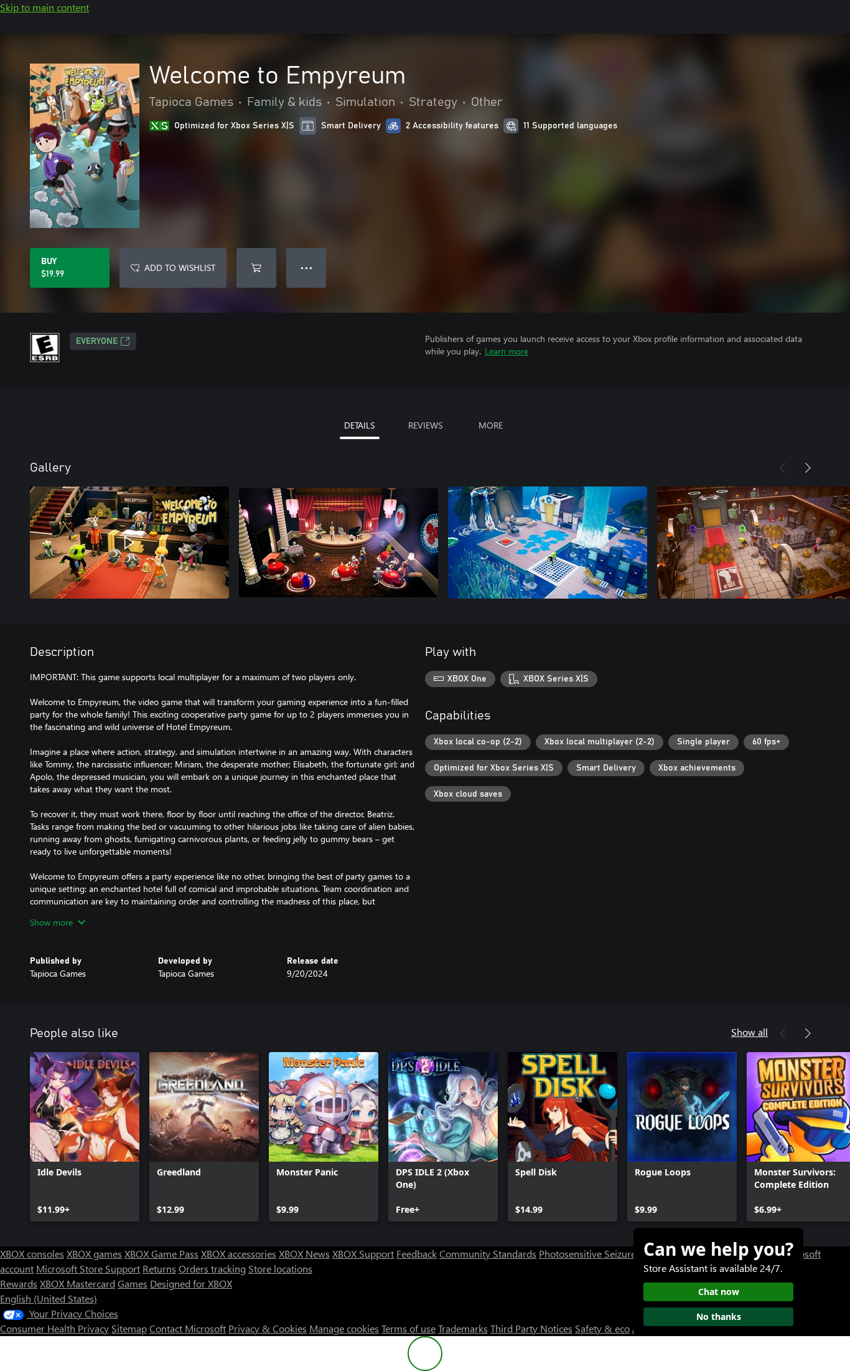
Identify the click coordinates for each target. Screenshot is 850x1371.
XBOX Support (363, 1253)
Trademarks (463, 1328)
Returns (159, 1268)
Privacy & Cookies (267, 1328)
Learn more (506, 351)
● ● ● (306, 267)
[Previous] (782, 468)
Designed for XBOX (191, 1283)
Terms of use (408, 1328)
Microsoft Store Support (88, 1268)
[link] (84, 1137)
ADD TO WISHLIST (179, 267)
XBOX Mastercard (77, 1283)
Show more (51, 922)
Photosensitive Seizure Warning (607, 1253)
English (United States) (48, 1298)
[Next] (807, 468)
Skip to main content (44, 7)
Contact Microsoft (187, 1328)
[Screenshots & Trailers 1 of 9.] (129, 542)
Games (132, 1283)
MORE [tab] (491, 425)
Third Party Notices (531, 1328)
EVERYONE (97, 341)
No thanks (718, 1316)
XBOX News (304, 1253)
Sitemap (129, 1328)
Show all (749, 1031)
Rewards (18, 1283)
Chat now (718, 1291)
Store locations (280, 1268)
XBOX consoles (32, 1253)
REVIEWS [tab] (425, 425)
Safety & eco (602, 1328)
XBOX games (94, 1253)
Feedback (416, 1253)
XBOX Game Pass (161, 1253)
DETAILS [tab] (359, 425)
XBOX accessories (238, 1253)
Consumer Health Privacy (54, 1328)
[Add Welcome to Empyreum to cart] (256, 268)
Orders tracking (212, 1268)
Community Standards (487, 1253)
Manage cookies (344, 1328)
